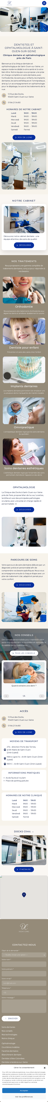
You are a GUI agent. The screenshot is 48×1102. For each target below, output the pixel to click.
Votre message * (8, 998)
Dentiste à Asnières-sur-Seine (15, 1062)
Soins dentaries (8, 1027)
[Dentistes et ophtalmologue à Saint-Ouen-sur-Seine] (9, 3)
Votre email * (7, 979)
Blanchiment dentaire (11, 1055)
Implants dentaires (24, 386)
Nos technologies (9, 1035)
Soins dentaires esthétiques (24, 468)
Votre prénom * (8, 969)
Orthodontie (24, 306)
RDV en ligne (25, 137)
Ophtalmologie (8, 1043)
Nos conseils (7, 1031)
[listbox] (24, 954)
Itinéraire (25, 869)
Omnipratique (24, 427)
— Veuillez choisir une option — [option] (15, 955)
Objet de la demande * (10, 951)
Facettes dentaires (10, 1051)
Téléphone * (6, 988)
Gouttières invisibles (10, 1047)
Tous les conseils (25, 653)
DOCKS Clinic (24, 831)
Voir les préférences (24, 1097)
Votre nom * (6, 960)
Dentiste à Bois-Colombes (13, 1058)
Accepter (24, 1090)
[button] (45, 1067)
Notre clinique (8, 1038)
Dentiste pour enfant (24, 347)
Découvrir (25, 245)
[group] (24, 675)
